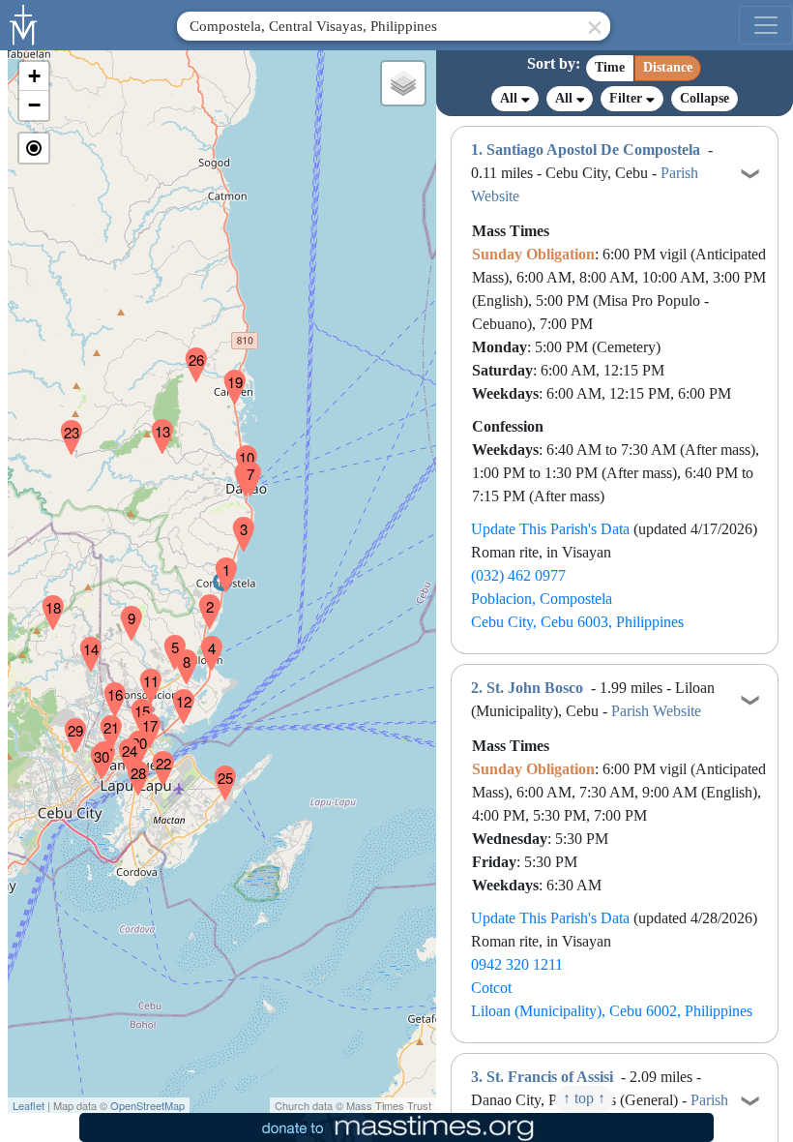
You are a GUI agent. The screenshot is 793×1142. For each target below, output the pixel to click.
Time (610, 67)
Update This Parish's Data (550, 529)
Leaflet (28, 1105)
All (510, 98)
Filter (627, 98)
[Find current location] (33, 148)
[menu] (766, 25)
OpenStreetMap (147, 1105)
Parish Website (656, 711)
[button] (218, 562)
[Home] (24, 23)
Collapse (704, 98)
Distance (667, 67)
